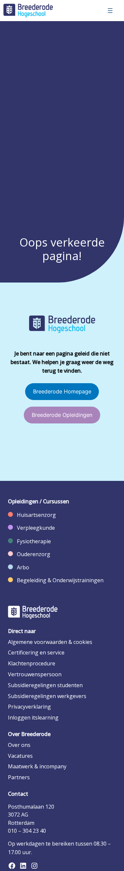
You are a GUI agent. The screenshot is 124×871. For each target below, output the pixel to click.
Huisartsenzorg (36, 515)
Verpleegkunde (36, 527)
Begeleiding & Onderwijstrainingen (60, 580)
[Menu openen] (110, 11)
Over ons (19, 745)
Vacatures (20, 755)
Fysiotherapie (34, 541)
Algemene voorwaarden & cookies (50, 642)
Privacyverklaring (29, 706)
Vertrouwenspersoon (35, 674)
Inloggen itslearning (33, 717)
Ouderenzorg (33, 554)
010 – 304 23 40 (27, 830)
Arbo (23, 567)
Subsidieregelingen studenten (45, 685)
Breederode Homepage (62, 391)
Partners (19, 777)
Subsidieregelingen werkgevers (47, 696)
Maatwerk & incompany (37, 766)
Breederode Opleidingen (62, 415)
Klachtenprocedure (31, 663)
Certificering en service (36, 652)
